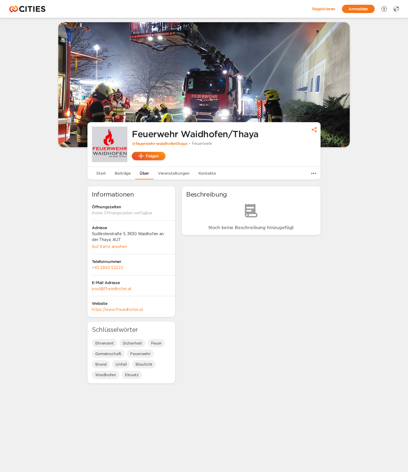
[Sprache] (396, 9)
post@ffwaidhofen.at (112, 289)
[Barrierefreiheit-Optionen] (384, 9)
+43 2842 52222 (107, 267)
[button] (109, 144)
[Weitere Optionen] (313, 173)
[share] (314, 129)
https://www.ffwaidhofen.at (117, 309)
